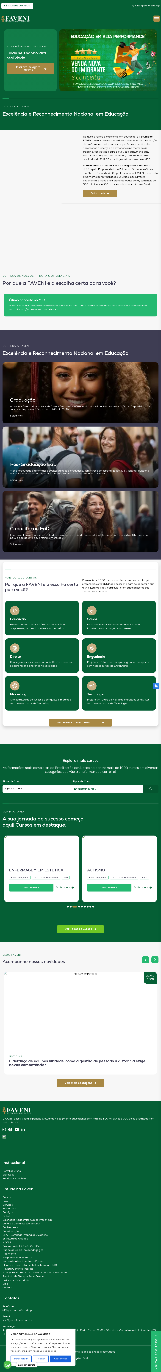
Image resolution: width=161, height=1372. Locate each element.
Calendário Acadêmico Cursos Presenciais (28, 1220)
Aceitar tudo (60, 1359)
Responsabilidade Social (17, 1257)
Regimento (9, 1254)
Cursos (7, 1197)
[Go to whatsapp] (7, 1365)
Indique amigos (18, 6)
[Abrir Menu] (156, 19)
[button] (30, 68)
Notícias (15, 1056)
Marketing (18, 694)
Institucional (10, 1208)
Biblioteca (8, 1175)
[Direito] (14, 648)
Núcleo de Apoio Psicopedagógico (23, 1250)
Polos (6, 1201)
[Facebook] (10, 1130)
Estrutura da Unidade (15, 1239)
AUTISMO (96, 870)
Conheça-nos (11, 1227)
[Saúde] (92, 610)
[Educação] (14, 610)
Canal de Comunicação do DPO (21, 1224)
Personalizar (21, 1359)
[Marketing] (14, 685)
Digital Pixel (80, 1358)
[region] (40, 1347)
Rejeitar (41, 1359)
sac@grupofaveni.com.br (17, 1320)
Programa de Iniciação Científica (22, 1246)
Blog (5, 1284)
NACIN (7, 1242)
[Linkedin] (23, 1130)
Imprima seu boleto (14, 1178)
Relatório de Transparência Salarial (23, 1276)
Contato (7, 1288)
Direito (15, 656)
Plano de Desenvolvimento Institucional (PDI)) (30, 1265)
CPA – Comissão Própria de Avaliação (25, 1235)
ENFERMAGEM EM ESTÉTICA (36, 870)
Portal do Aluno (12, 1171)
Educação (18, 619)
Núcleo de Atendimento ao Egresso (24, 1261)
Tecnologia (95, 694)
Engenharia (96, 656)
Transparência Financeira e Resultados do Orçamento (35, 1272)
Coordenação (11, 1231)
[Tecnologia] (92, 685)
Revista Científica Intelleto (18, 1269)
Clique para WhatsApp (147, 6)
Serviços (8, 1205)
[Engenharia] (92, 648)
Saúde (92, 619)
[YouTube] (17, 1130)
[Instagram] (4, 1130)
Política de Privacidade (16, 1280)
